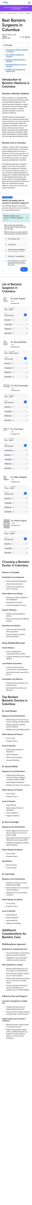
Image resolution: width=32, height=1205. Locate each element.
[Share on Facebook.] (21, 37)
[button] (16, 217)
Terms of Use (19, 263)
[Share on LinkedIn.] (23, 37)
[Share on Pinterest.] (26, 37)
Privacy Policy (11, 265)
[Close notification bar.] (29, 7)
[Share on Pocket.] (29, 37)
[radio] (16, 239)
